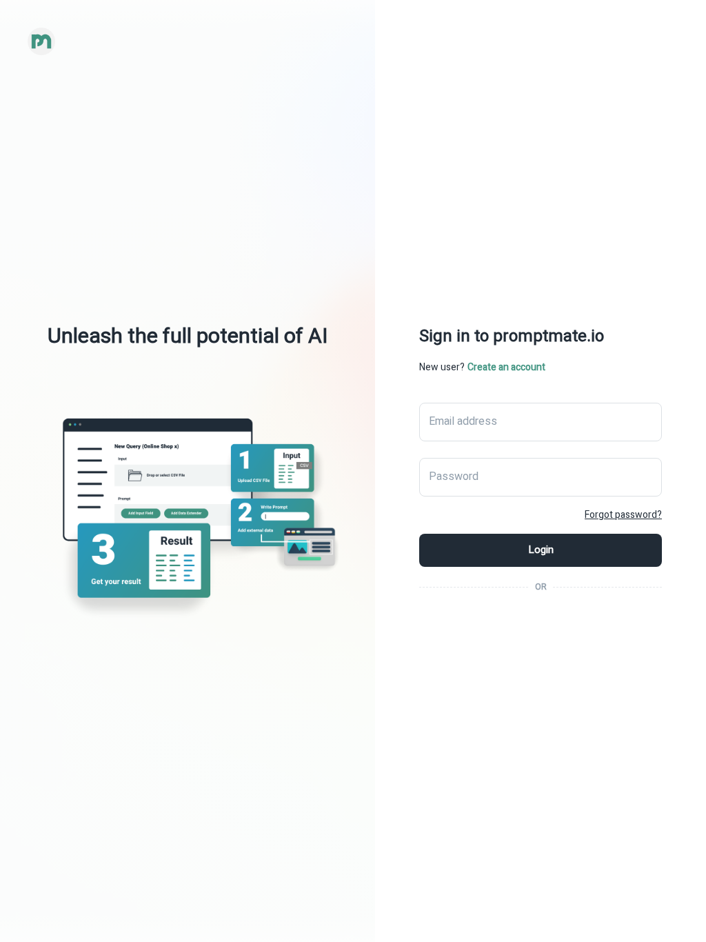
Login (541, 549)
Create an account (506, 367)
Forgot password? (623, 515)
